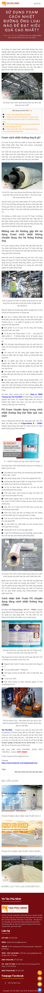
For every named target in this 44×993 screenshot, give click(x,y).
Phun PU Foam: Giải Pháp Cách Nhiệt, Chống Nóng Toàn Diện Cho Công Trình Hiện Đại (22, 851)
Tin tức (14, 35)
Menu (38, 4)
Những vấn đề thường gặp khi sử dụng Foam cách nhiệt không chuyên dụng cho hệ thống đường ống (21, 119)
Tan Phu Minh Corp (17, 991)
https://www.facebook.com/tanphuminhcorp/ (19, 763)
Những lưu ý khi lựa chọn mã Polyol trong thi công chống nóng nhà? (22, 886)
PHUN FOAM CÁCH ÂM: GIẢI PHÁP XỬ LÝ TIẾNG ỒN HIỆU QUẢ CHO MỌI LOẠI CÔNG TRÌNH (22, 816)
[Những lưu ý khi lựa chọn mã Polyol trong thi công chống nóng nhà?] (22, 868)
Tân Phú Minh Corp (14, 983)
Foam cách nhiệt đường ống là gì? (18, 115)
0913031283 (12, 938)
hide (30, 110)
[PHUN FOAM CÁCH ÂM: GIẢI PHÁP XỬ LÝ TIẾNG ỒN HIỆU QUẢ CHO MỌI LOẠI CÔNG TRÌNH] (22, 798)
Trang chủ (7, 35)
